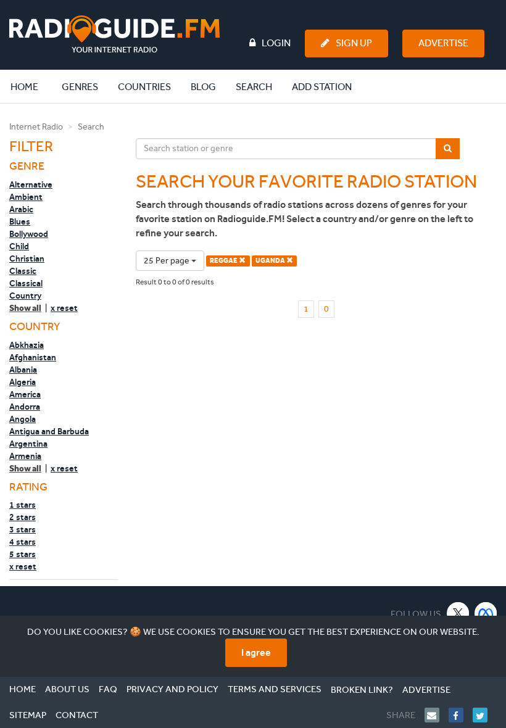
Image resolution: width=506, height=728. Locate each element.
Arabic (21, 209)
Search (254, 87)
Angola (22, 419)
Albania (23, 369)
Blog (203, 87)
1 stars (22, 505)
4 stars (22, 542)
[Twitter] (485, 715)
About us (67, 689)
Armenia (25, 456)
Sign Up (354, 43)
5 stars (22, 554)
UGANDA (270, 261)
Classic (22, 271)
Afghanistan (32, 357)
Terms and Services (274, 689)
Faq (108, 689)
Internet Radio (36, 127)
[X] (458, 613)
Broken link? (362, 689)
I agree (256, 652)
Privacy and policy (172, 689)
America (25, 394)
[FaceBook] (461, 715)
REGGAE (224, 261)
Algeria (22, 382)
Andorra (24, 407)
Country (25, 295)
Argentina (28, 444)
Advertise (443, 43)
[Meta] (486, 613)
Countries (144, 87)
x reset (64, 308)
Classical (26, 283)
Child (19, 246)
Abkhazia (26, 345)
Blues (19, 221)
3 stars (22, 529)
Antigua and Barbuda (49, 431)
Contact (77, 715)
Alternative (30, 184)
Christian (26, 258)
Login (276, 43)
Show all (25, 308)
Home (30, 86)
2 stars (22, 517)
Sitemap (27, 715)
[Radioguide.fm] (114, 34)
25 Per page (167, 260)
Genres (80, 87)
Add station (322, 87)
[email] (437, 715)
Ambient (26, 197)
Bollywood (28, 234)
